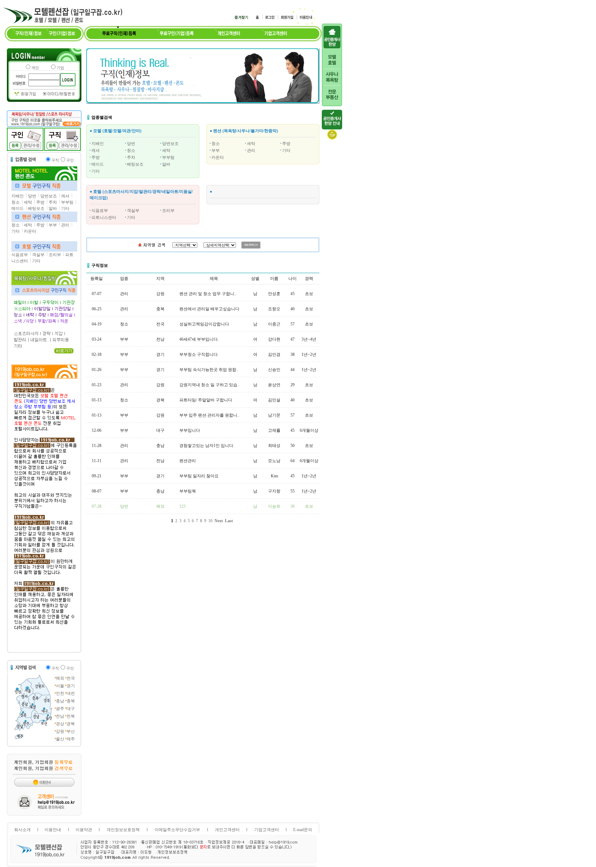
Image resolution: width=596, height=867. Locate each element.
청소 (15, 202)
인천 (60, 693)
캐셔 (65, 196)
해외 (60, 678)
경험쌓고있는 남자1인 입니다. (206, 445)
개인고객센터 (227, 829)
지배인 (17, 196)
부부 (53, 225)
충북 (71, 701)
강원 (60, 731)
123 (182, 506)
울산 (60, 739)
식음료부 (19, 254)
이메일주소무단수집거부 (177, 829)
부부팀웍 (187, 491)
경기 (71, 685)
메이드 (17, 208)
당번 (32, 196)
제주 (71, 739)
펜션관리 (187, 460)
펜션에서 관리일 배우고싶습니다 (209, 308)
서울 (60, 685)
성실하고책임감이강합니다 (204, 324)
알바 (53, 208)
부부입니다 (189, 430)
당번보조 (48, 196)
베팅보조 (36, 208)
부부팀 (67, 202)
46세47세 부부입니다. (199, 339)
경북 (71, 723)
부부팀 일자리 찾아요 (199, 476)
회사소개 (22, 829)
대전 (71, 693)
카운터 (30, 231)
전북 (71, 716)
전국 (71, 678)
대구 (71, 708)
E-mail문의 (302, 829)
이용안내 (52, 829)
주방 (40, 202)
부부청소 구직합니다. (199, 354)
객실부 (38, 254)
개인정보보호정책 (123, 829)
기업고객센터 (266, 829)
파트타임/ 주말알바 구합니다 (205, 400)
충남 (60, 701)
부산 (71, 731)
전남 (60, 716)
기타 (65, 208)
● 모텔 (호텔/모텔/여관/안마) (115, 130)
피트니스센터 (103, 217)
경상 (60, 723)
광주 (60, 708)
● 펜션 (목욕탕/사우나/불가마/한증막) (244, 130)
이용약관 (84, 829)
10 (210, 520)
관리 (65, 225)
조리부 (55, 254)
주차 (53, 202)
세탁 (28, 202)
